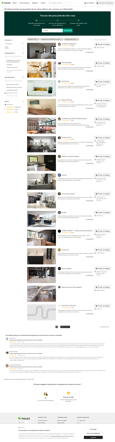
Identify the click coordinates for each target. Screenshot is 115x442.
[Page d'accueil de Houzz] (24, 418)
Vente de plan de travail (12, 95)
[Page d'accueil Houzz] (6, 2)
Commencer (68, 30)
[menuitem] (15, 3)
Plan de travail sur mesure (12, 84)
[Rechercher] (50, 3)
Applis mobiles (61, 422)
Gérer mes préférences (93, 433)
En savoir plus (30, 379)
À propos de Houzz (42, 420)
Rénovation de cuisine (11, 93)
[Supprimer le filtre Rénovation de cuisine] (77, 39)
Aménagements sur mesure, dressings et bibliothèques (13, 61)
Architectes (9, 64)
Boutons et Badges (62, 420)
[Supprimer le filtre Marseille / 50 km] (38, 39)
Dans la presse (41, 422)
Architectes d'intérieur (12, 67)
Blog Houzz (82, 420)
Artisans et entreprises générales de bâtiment (14, 71)
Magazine (35, 3)
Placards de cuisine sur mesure (14, 87)
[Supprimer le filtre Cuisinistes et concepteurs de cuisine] (62, 39)
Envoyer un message (103, 44)
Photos (14, 3)
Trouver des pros (24, 3)
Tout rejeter (93, 429)
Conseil (43, 3)
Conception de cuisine (12, 90)
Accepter (93, 437)
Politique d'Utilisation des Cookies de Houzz (62, 436)
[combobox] (60, 3)
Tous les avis (10, 104)
